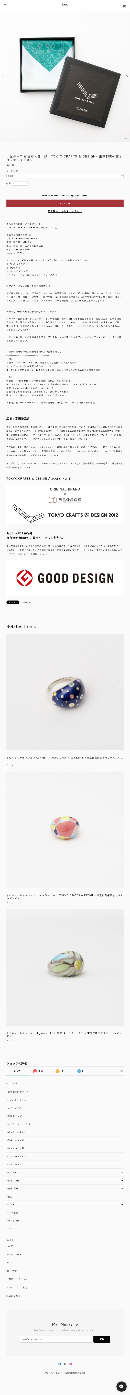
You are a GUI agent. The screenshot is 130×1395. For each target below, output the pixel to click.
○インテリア (12, 1172)
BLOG (9, 1263)
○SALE (10, 1229)
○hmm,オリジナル (16, 1100)
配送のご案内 (13, 1296)
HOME (9, 1246)
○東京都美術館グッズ (17, 1092)
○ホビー (10, 1204)
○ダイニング (12, 1180)
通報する (27, 602)
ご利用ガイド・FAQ (16, 1279)
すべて (17, 1071)
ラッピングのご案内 (16, 1287)
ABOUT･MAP (13, 1254)
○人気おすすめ (14, 1108)
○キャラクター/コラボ (18, 1124)
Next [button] (126, 76)
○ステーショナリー (16, 1156)
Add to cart (65, 203)
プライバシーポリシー (54, 1373)
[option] (65, 77)
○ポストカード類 (15, 1148)
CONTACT (11, 1271)
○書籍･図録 (12, 1188)
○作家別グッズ (14, 1116)
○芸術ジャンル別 (15, 1140)
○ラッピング (12, 1220)
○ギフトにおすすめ (16, 1132)
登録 (102, 1339)
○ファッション (14, 1164)
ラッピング (12, 171)
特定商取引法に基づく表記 (74, 1373)
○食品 (9, 1196)
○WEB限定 (12, 1213)
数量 (8, 183)
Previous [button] (3, 76)
